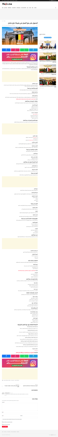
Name (3, 412)
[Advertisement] (29, 14)
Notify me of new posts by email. (6, 424)
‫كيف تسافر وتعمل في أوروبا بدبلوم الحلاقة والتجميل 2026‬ (48, 49)
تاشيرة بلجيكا (12, 380)
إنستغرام (15, 50)
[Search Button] (55, 8)
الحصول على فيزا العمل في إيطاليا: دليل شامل (25, 352)
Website (21, 415)
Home (2, 0)
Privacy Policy (8, 0)
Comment (3, 402)
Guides (14, 25)
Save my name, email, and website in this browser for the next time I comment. (12, 419)
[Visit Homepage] (7, 4)
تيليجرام (33, 50)
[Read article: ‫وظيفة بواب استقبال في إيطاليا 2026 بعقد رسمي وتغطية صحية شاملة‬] (47, 81)
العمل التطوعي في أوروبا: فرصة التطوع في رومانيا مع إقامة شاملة (26, 270)
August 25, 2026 (41, 50)
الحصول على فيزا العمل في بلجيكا (7, 380)
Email (3, 415)
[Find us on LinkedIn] (54, 434)
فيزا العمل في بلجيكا (17, 380)
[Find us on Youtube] (52, 434)
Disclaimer (16, 0)
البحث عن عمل (11, 25)
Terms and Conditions (12, 0)
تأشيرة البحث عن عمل (8, 25)
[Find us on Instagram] (50, 434)
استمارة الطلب (34, 137)
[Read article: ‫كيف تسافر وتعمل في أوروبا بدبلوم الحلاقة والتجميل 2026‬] (47, 44)
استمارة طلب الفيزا (35, 114)
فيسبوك (6, 50)
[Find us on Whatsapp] (55, 434)
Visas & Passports (42, 59)
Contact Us (5, 0)
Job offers (41, 84)
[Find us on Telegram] (51, 434)
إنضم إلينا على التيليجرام (47, 37)
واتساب (24, 50)
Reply (6, 395)
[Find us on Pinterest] (53, 434)
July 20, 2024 (3, 25)
